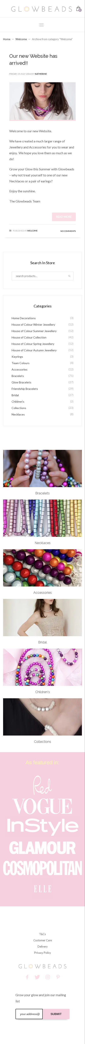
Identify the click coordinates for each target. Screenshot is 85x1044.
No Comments (68, 231)
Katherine (41, 73)
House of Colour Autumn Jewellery (34, 350)
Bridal (15, 395)
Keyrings (17, 356)
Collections (19, 408)
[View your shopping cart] (78, 9)
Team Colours (21, 363)
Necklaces (18, 414)
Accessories (19, 369)
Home (6, 39)
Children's (18, 401)
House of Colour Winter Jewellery (33, 324)
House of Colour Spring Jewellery (33, 344)
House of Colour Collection (29, 337)
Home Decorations (24, 318)
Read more (64, 216)
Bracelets (18, 376)
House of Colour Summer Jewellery (34, 331)
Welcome (21, 39)
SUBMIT (56, 1014)
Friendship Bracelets (25, 388)
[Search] (69, 276)
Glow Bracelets (21, 382)
